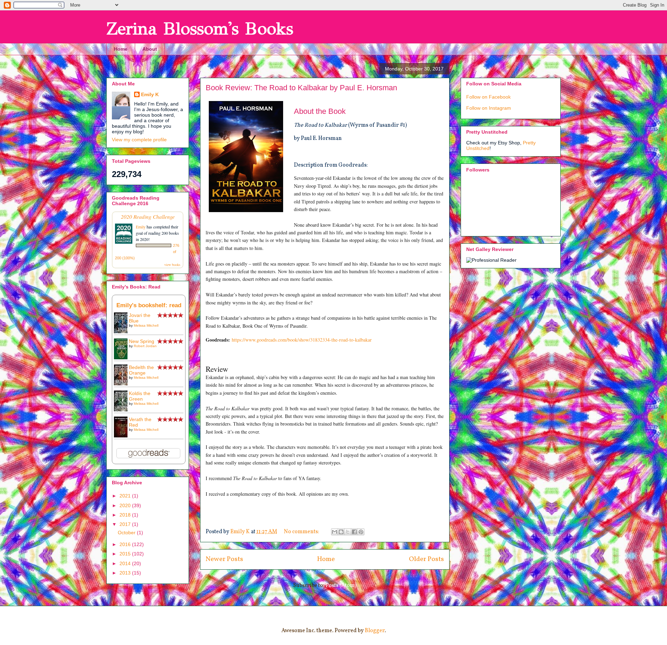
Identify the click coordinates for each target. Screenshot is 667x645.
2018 (126, 515)
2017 (126, 524)
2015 (126, 553)
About (149, 49)
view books (172, 264)
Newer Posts (224, 559)
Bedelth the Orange (141, 370)
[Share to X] (347, 531)
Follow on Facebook (488, 97)
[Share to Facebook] (354, 531)
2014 (126, 563)
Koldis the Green (139, 396)
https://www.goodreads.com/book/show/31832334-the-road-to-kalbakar (302, 339)
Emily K (150, 94)
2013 (126, 573)
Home (120, 49)
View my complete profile (139, 139)
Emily (141, 226)
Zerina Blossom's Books (199, 28)
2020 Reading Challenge (148, 216)
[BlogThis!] (341, 531)
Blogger (375, 631)
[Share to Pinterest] (360, 531)
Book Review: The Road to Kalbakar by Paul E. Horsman (301, 87)
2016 (126, 544)
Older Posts (426, 559)
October (127, 532)
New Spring (141, 341)
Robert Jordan (145, 346)
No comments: (302, 532)
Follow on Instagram (488, 108)
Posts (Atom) (341, 585)
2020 (126, 505)
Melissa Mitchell (146, 325)
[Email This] (334, 531)
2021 (126, 496)
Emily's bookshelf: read (148, 305)
